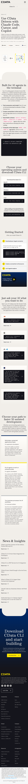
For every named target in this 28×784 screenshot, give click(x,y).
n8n (15, 761)
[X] (5, 686)
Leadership (17, 736)
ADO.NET (3, 704)
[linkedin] (2, 686)
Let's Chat (5, 690)
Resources (3, 758)
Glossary (3, 763)
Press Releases (18, 729)
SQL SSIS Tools (18, 704)
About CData (18, 727)
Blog (2, 756)
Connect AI (17, 702)
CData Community (5, 751)
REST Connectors (5, 711)
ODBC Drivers (4, 700)
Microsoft (17, 758)
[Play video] (14, 279)
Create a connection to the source (13, 264)
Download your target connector (13, 241)
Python (2, 707)
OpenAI (16, 763)
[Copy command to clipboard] (22, 185)
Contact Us (17, 743)
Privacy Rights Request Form (11, 778)
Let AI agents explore (10, 268)
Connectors (3, 727)
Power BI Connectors (5, 716)
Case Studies (4, 754)
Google (16, 756)
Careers (16, 741)
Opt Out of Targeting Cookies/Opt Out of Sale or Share (14, 781)
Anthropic (17, 751)
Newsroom (17, 731)
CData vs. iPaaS (4, 736)
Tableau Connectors (5, 718)
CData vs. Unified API (5, 738)
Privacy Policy (11, 775)
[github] (8, 686)
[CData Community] (11, 686)
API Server (3, 709)
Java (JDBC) (4, 702)
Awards (16, 734)
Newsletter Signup (5, 761)
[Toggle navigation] (24, 2)
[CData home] (7, 2)
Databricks (17, 754)
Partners (17, 738)
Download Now (12, 655)
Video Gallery (4, 765)
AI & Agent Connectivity (6, 731)
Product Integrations (5, 729)
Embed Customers (5, 734)
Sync (16, 700)
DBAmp (16, 707)
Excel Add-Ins (4, 714)
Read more (6, 325)
